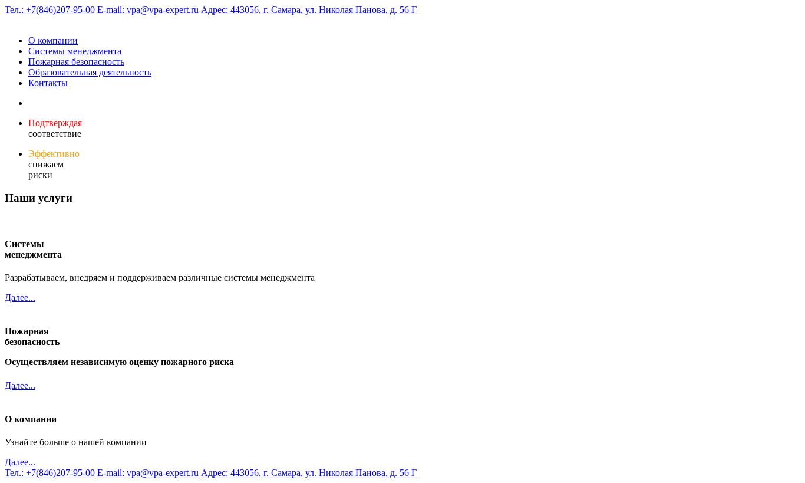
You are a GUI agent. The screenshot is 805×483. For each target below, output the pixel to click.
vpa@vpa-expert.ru (148, 10)
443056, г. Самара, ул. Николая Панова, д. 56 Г (309, 10)
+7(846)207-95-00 (50, 10)
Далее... (20, 298)
